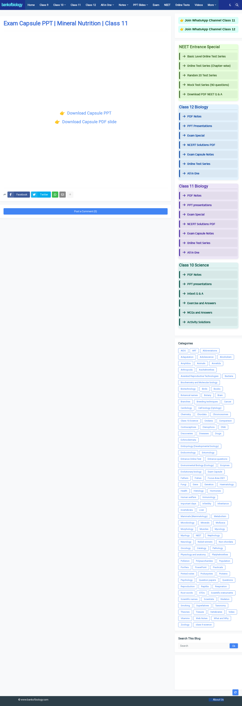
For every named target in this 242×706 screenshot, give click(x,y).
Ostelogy (201, 548)
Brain (220, 395)
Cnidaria (208, 420)
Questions (227, 580)
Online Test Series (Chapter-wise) (208, 66)
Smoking (185, 605)
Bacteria (229, 376)
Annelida (216, 363)
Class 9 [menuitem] (44, 5)
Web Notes (201, 618)
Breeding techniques (207, 401)
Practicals (218, 567)
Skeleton (224, 599)
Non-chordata (226, 541)
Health (184, 490)
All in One (193, 173)
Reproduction (188, 586)
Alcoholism (226, 357)
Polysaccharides (204, 561)
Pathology (218, 548)
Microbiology (187, 522)
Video (232, 612)
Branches (185, 401)
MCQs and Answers (199, 312)
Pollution (185, 561)
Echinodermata (188, 440)
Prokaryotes (207, 573)
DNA (223, 427)
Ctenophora (208, 427)
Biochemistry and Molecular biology (199, 382)
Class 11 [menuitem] (76, 5)
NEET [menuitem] (167, 5)
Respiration (221, 586)
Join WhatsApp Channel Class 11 (210, 20)
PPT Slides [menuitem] (139, 5)
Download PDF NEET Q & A (204, 94)
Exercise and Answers (201, 303)
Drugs (218, 433)
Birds (204, 389)
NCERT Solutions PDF (201, 145)
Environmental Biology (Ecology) (197, 465)
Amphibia (186, 363)
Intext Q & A (195, 293)
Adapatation (187, 357)
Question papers (207, 580)
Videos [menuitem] (199, 5)
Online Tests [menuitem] (182, 5)
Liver (201, 510)
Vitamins (185, 618)
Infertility (206, 503)
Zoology (185, 624)
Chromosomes (220, 414)
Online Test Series (198, 164)
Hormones (215, 490)
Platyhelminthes (220, 554)
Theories (185, 612)
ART (194, 350)
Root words (187, 592)
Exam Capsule (215, 471)
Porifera (185, 567)
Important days (188, 503)
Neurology (186, 541)
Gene (195, 484)
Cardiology (186, 408)
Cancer (227, 401)
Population (224, 561)
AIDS (183, 350)
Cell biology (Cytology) (209, 408)
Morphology (187, 529)
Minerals (205, 522)
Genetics (208, 484)
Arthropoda (187, 369)
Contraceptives (188, 427)
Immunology (208, 497)
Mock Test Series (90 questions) (208, 85)
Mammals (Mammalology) (194, 516)
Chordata (202, 414)
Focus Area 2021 (216, 478)
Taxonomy (220, 605)
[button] (230, 5)
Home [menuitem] (31, 5)
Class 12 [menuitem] (91, 5)
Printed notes (187, 573)
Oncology (186, 548)
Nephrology (214, 535)
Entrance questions (217, 459)
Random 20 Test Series (202, 75)
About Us (218, 699)
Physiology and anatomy (193, 554)
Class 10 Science (189, 420)
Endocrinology (188, 452)
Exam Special (195, 135)
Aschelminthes (206, 369)
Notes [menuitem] (122, 5)
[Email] (62, 195)
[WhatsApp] (55, 195)
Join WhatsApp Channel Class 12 (210, 29)
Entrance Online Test (191, 459)
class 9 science (204, 624)
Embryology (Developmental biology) (200, 446)
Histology (199, 490)
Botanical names (189, 395)
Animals (201, 363)
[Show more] (70, 195)
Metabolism (220, 516)
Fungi (183, 484)
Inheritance (223, 503)
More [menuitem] (211, 5)
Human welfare (188, 497)
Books (217, 389)
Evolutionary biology (191, 471)
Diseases (204, 433)
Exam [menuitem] (156, 5)
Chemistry (186, 414)
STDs (202, 592)
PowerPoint (201, 567)
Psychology (187, 580)
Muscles (204, 529)
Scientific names (189, 599)
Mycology (220, 529)
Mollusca (220, 522)
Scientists (209, 599)
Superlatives (202, 605)
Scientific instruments (222, 592)
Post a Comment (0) (85, 211)
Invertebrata (187, 510)
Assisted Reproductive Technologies (199, 376)
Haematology (227, 484)
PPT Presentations (199, 126)
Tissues (200, 612)
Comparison (225, 420)
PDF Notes (194, 116)
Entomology (208, 452)
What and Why (221, 618)
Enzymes (224, 465)
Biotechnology (188, 389)
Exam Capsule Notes (200, 154)
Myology (185, 535)
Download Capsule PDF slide (89, 121)
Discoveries (187, 433)
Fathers (184, 478)
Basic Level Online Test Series (206, 56)
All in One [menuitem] (106, 5)
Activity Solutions (198, 322)
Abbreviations (210, 350)
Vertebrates (216, 612)
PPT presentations (199, 205)
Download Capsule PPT (88, 113)
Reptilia (205, 586)
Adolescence (206, 357)
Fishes (198, 478)
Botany (207, 395)
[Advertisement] (86, 157)
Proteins (223, 573)
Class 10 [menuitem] (58, 5)
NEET (198, 535)
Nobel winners (205, 541)
